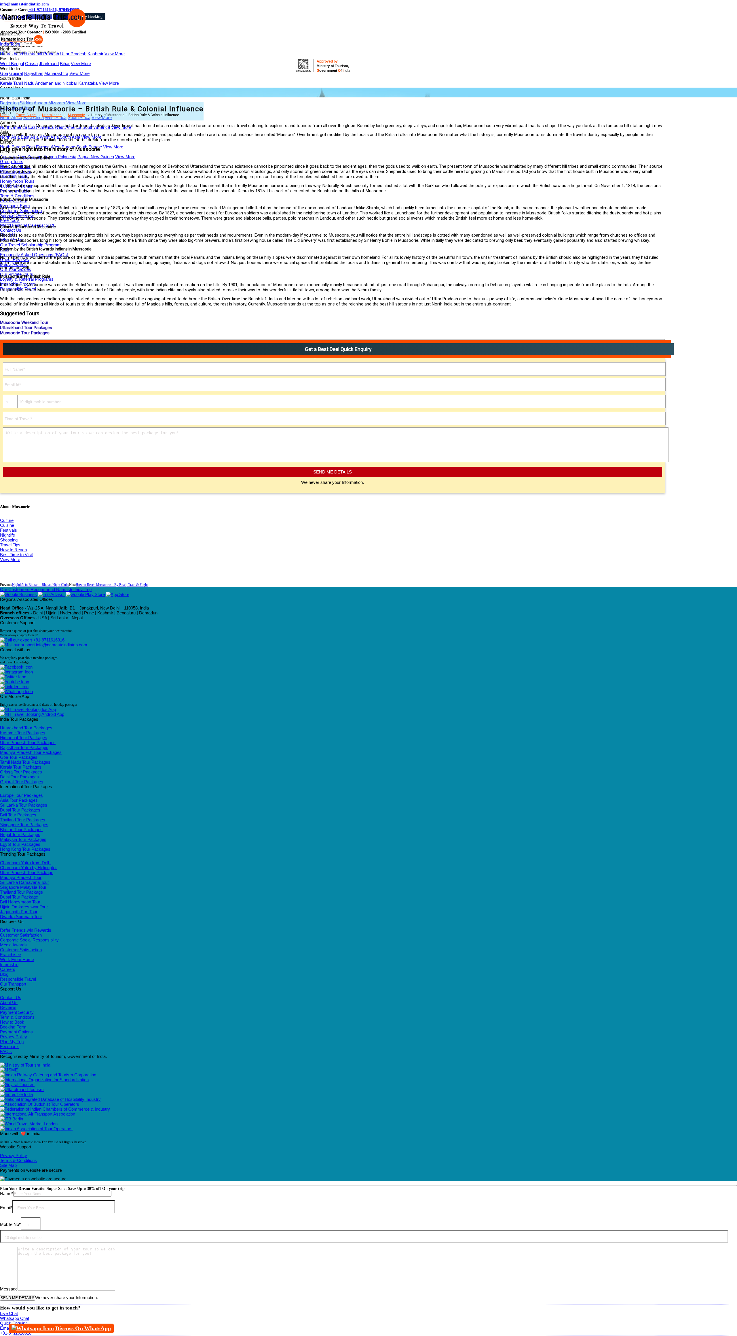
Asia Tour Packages (19, 800)
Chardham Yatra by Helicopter (28, 867)
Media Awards (13, 944)
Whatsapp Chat (14, 1318)
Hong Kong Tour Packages (25, 849)
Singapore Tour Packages (24, 824)
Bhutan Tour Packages (21, 829)
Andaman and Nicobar (56, 83)
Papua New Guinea (95, 156)
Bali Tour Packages (18, 814)
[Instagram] (16, 671)
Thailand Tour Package (21, 892)
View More (115, 53)
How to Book (12, 1022)
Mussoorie (76, 115)
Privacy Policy (13, 1036)
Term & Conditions (17, 195)
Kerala (6, 83)
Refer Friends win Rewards (25, 930)
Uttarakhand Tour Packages (26, 727)
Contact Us (10, 230)
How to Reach (13, 549)
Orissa (31, 63)
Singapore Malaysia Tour (23, 887)
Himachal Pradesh (41, 53)
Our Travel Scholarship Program (30, 244)
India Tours (10, 43)
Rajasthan (33, 73)
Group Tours (11, 161)
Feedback (9, 1046)
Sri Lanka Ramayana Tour (24, 882)
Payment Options (16, 1031)
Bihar (65, 63)
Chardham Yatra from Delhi (25, 862)
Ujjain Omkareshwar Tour (24, 906)
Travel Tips (10, 544)
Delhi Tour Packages (19, 776)
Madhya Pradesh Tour (20, 877)
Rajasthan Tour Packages (24, 747)
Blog (4, 974)
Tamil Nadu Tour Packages (25, 762)
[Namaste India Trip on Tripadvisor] (51, 594)
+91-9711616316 (48, 639)
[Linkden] (14, 686)
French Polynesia (59, 156)
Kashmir (95, 53)
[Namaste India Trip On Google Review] (18, 594)
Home (5, 115)
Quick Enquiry (13, 1323)
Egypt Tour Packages (20, 844)
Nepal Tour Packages (20, 834)
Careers (7, 969)
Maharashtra (56, 73)
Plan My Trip (12, 1041)
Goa (4, 73)
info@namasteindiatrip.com (24, 4)
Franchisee (10, 954)
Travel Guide (26, 115)
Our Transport (13, 984)
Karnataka (88, 83)
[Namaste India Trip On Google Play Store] (85, 594)
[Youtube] (14, 681)
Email (6, 1207)
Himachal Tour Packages (23, 737)
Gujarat (16, 73)
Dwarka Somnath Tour (21, 916)
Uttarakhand (11, 53)
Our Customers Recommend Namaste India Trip (46, 589)
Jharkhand (49, 63)
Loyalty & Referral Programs (27, 279)
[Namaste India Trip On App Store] (117, 594)
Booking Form (13, 1026)
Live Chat (9, 1313)
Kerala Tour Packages (20, 767)
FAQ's (6, 1051)
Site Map (8, 1165)
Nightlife (7, 535)
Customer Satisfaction (21, 935)
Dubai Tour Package (19, 897)
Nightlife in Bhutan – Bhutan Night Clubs (40, 585)
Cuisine (7, 525)
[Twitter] (13, 676)
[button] (10, 34)
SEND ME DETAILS (332, 471)
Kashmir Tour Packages (22, 732)
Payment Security (17, 1012)
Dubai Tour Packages (20, 809)
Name (6, 1193)
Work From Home (17, 959)
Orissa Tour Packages (21, 771)
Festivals (8, 530)
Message (9, 1288)
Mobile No (10, 1224)
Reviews (8, 1007)
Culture (7, 520)
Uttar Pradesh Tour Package (26, 872)
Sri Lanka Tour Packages (23, 805)
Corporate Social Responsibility (29, 939)
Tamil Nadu (23, 83)
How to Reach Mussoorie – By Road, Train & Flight (112, 585)
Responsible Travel (18, 979)
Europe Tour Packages (21, 795)
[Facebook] (16, 667)
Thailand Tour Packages (22, 819)
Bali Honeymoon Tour (20, 901)
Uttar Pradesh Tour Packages (28, 742)
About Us (9, 1002)
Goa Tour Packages (18, 757)
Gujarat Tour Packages (21, 781)
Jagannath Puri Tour (18, 911)
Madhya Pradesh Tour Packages (31, 752)
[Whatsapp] (16, 691)
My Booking (91, 16)
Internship (9, 964)
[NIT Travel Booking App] (28, 709)
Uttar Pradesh (73, 53)
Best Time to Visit (16, 554)
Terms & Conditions (18, 1160)
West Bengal (12, 63)
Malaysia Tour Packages (23, 839)
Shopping (9, 539)
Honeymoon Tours (17, 181)
